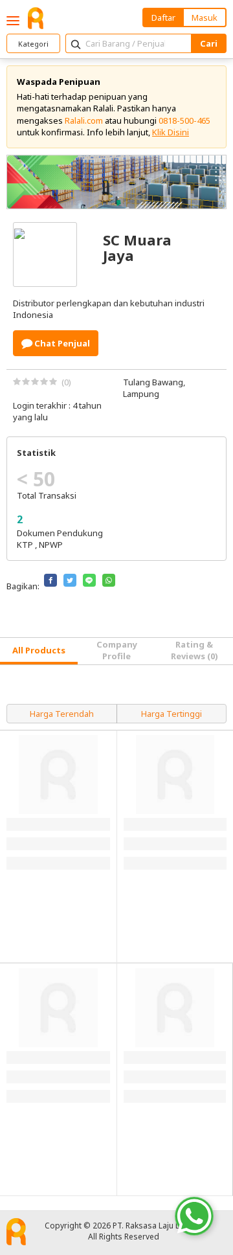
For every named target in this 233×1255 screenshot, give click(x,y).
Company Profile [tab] (116, 650)
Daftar (163, 17)
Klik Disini (170, 132)
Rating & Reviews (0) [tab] (194, 650)
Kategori (33, 44)
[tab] (39, 651)
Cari (208, 43)
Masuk (204, 17)
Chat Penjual (61, 343)
